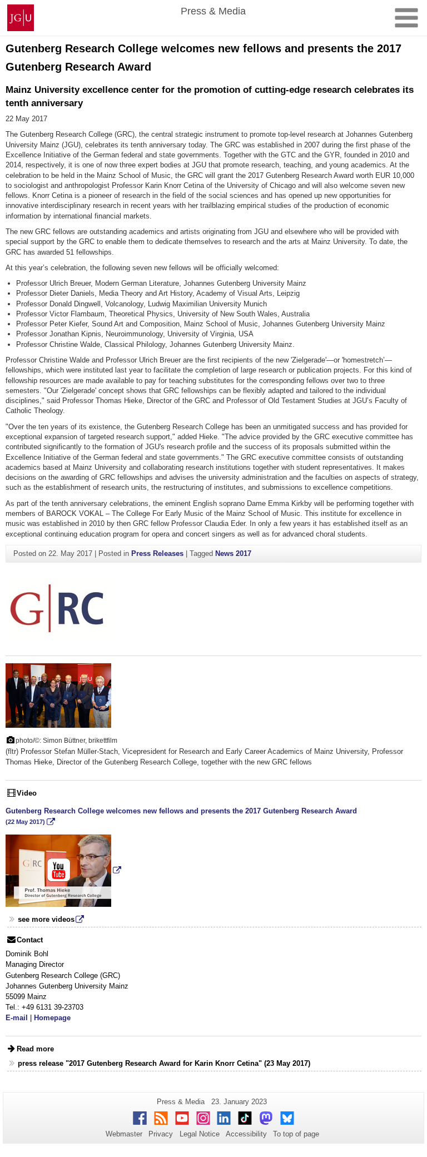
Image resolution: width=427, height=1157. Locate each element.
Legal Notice (200, 1134)
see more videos (46, 919)
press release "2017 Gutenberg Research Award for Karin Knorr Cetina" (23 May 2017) (164, 1063)
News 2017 (233, 553)
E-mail (17, 1018)
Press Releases (157, 553)
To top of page (296, 1134)
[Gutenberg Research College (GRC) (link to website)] (58, 609)
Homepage (52, 1018)
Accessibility (246, 1134)
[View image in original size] (58, 695)
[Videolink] (63, 870)
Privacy (160, 1134)
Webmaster (124, 1134)
